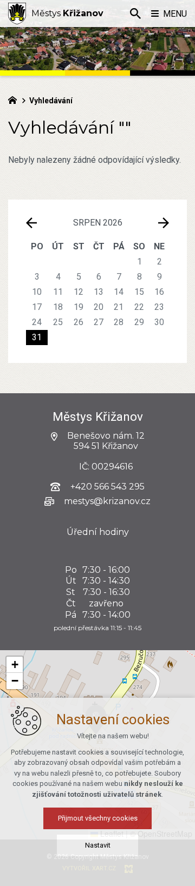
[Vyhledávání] (135, 13)
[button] (14, 665)
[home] (15, 99)
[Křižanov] (17, 13)
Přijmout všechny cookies (98, 818)
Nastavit (97, 845)
